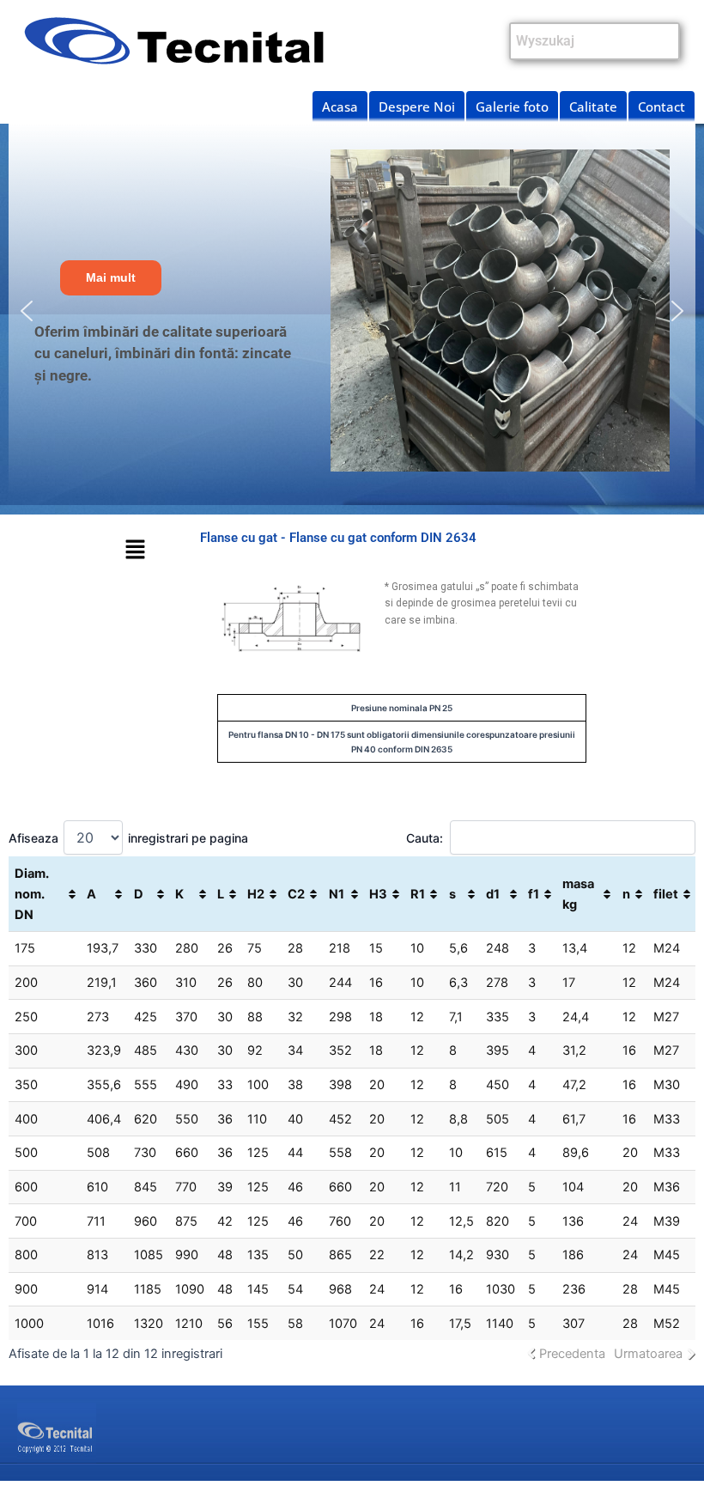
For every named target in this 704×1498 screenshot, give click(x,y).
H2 (255, 894)
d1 (493, 894)
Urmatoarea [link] (648, 1353)
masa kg (578, 894)
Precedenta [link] (572, 1353)
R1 (417, 894)
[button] (26, 311)
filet (665, 894)
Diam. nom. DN (32, 894)
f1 (533, 894)
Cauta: (424, 838)
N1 (336, 894)
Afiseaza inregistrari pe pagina (128, 838)
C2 (296, 894)
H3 (378, 894)
